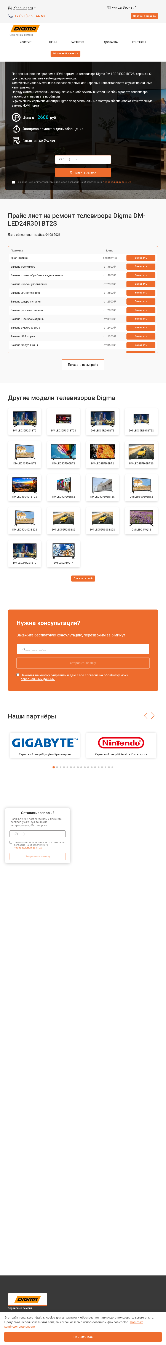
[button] (145, 715)
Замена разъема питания (27, 310)
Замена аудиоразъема (25, 327)
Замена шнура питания (26, 301)
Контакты (139, 42)
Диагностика (19, 257)
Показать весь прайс (83, 364)
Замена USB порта (23, 336)
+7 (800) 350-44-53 (29, 16)
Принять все (83, 1337)
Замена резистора (23, 266)
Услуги (25, 42)
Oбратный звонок (65, 53)
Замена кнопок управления (29, 284)
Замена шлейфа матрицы (27, 319)
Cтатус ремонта (144, 16)
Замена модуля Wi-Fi (24, 345)
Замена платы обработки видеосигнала (37, 275)
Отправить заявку (83, 172)
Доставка (111, 42)
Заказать (141, 257)
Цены (53, 42)
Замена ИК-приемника (25, 292)
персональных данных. (117, 182)
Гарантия (77, 42)
